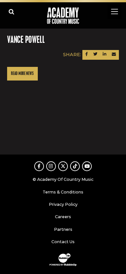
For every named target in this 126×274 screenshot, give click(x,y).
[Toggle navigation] (114, 12)
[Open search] (11, 12)
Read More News (22, 73)
